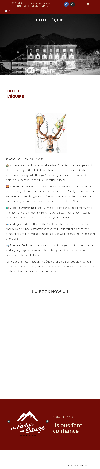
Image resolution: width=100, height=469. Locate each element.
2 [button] (24, 435)
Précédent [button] (9, 421)
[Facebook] (66, 4)
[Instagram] (72, 4)
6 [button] (35, 435)
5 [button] (32, 435)
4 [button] (29, 435)
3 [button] (26, 435)
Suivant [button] (47, 421)
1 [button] (21, 435)
